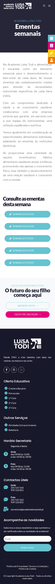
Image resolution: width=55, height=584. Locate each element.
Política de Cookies (27, 568)
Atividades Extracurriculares (22, 425)
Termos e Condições (38, 566)
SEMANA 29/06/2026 (23, 214)
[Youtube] (21, 370)
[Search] (44, 6)
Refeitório (13, 430)
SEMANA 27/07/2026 (23, 262)
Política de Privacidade (17, 566)
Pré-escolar (14, 393)
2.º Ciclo (12, 403)
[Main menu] (49, 6)
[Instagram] (14, 370)
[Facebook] (7, 370)
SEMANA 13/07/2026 (23, 238)
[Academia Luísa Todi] (17, 6)
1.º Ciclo (12, 398)
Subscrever (27, 547)
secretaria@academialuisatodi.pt (27, 509)
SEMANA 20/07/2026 (23, 250)
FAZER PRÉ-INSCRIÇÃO (26, 314)
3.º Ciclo (12, 407)
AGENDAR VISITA (26, 305)
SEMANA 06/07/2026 (23, 226)
